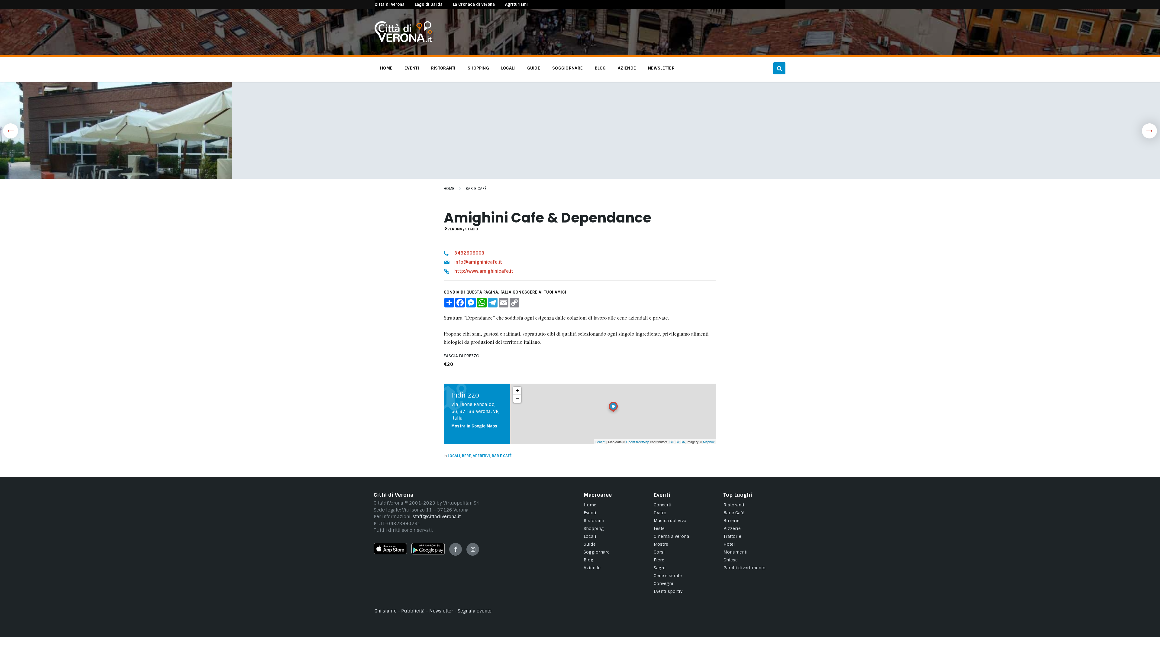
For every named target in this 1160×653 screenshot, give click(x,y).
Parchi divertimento (744, 567)
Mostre (661, 544)
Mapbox (709, 441)
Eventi (590, 512)
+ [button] (517, 390)
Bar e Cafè (476, 188)
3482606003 (469, 253)
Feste (659, 528)
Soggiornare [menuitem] (567, 68)
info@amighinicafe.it (478, 262)
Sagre (659, 567)
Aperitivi (481, 455)
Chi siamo (386, 611)
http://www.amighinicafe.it (483, 271)
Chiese (730, 560)
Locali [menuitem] (508, 68)
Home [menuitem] (386, 68)
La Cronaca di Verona (474, 4)
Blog (588, 560)
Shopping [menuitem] (478, 68)
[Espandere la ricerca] (779, 68)
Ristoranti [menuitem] (443, 68)
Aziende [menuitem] (627, 68)
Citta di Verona (389, 4)
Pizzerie (732, 528)
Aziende (592, 567)
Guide (590, 544)
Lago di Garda (429, 4)
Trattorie (732, 536)
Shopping (594, 528)
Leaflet (600, 441)
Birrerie (731, 520)
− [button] (517, 398)
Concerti (663, 505)
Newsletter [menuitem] (661, 68)
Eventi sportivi (669, 591)
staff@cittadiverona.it (437, 517)
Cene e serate (668, 575)
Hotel (729, 544)
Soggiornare (597, 552)
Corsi (659, 552)
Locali (454, 455)
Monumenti (735, 552)
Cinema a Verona (671, 536)
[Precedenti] (10, 130)
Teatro (660, 512)
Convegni (663, 583)
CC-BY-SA (677, 441)
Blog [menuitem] (600, 68)
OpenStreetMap (637, 441)
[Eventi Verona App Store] (390, 553)
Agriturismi (516, 4)
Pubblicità (413, 611)
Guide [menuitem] (533, 68)
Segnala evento (474, 611)
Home (449, 188)
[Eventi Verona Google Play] (428, 553)
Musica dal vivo (670, 520)
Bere (466, 455)
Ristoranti (594, 520)
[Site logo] (403, 40)
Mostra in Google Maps (474, 426)
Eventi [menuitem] (411, 68)
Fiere (659, 560)
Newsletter (441, 611)
